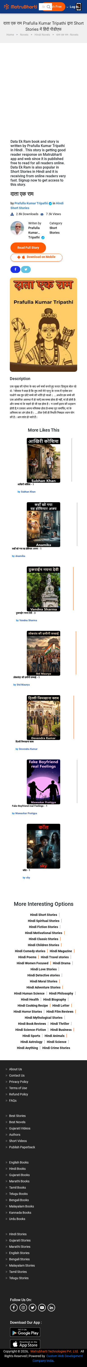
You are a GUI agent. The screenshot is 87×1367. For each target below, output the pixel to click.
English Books (19, 1162)
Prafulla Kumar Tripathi (31, 203)
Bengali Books (19, 1200)
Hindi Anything (27, 1048)
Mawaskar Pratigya (26, 813)
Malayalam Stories (22, 1265)
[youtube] (42, 1307)
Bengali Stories (19, 1259)
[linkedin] (51, 1307)
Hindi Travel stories (55, 957)
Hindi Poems (27, 957)
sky (28, 877)
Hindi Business (61, 1030)
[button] (48, 6)
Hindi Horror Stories (28, 1011)
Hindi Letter (60, 1005)
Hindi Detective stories (43, 975)
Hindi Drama (61, 963)
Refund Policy (18, 1094)
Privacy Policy (18, 1082)
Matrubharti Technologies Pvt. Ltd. (55, 1351)
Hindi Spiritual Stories (43, 921)
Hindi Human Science (29, 993)
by (19, 491)
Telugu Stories (19, 1278)
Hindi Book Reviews (32, 1023)
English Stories (19, 1253)
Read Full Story (28, 247)
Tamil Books (17, 1187)
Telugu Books (18, 1194)
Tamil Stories (18, 1272)
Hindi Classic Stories (43, 939)
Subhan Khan (28, 491)
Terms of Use (18, 1088)
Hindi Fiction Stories (43, 927)
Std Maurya (23, 684)
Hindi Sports (31, 1036)
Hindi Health (30, 999)
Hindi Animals (54, 1036)
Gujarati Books (19, 1175)
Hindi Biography (54, 999)
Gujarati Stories (20, 1240)
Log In (74, 6)
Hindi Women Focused (32, 963)
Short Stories (55, 230)
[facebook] (14, 1307)
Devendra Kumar (28, 749)
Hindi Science (56, 1042)
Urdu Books (17, 1219)
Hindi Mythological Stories (43, 1017)
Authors (14, 1134)
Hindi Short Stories (43, 915)
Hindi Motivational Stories (43, 933)
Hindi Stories (18, 1234)
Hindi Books (17, 1168)
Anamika (20, 556)
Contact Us (17, 1075)
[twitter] (32, 1307)
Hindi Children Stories (43, 945)
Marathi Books (19, 1181)
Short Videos (18, 1141)
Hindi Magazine (61, 951)
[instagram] (23, 1307)
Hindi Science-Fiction (30, 1030)
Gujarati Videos (19, 1128)
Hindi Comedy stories (30, 951)
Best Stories (17, 1116)
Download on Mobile (41, 257)
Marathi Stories (19, 1246)
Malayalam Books (21, 1206)
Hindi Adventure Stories (43, 987)
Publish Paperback (22, 1147)
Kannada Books (20, 1212)
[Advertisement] (43, 89)
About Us (15, 1069)
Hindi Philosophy (61, 993)
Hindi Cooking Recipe (33, 1005)
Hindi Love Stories (44, 969)
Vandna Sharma (28, 620)
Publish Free (53, 6)
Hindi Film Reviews (59, 1011)
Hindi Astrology (31, 1042)
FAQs (13, 1100)
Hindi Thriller (59, 1023)
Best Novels (17, 1122)
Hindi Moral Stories (43, 981)
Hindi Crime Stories (56, 1048)
